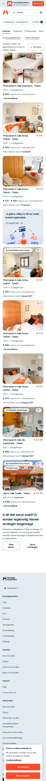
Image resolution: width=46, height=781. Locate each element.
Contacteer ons (9, 692)
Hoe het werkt (9, 656)
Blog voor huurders (11, 673)
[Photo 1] (20, 80)
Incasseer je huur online (13, 732)
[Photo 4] (24, 80)
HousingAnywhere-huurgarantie (11, 725)
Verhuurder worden (11, 718)
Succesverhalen (9, 743)
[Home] (5, 12)
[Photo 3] (23, 80)
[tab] (6, 31)
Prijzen (5, 661)
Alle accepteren (23, 776)
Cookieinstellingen (14, 760)
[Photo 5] (26, 80)
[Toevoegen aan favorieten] (40, 357)
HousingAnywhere (13, 38)
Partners (6, 619)
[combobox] (25, 12)
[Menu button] (40, 12)
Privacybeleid (8, 630)
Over (5, 602)
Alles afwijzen (23, 767)
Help (5, 687)
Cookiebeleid (8, 636)
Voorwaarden (8, 625)
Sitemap (6, 641)
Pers (4, 613)
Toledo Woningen (32, 38)
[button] (16, 22)
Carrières (6, 608)
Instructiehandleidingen (13, 738)
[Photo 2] (21, 80)
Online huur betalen (11, 667)
